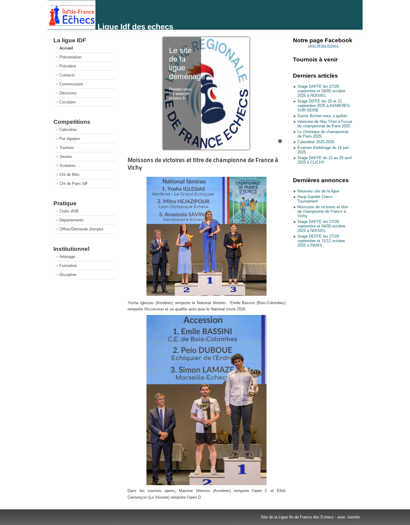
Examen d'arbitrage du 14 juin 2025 (323, 149)
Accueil (66, 48)
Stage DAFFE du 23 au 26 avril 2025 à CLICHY (324, 160)
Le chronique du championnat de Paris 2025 (322, 133)
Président (67, 66)
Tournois (66, 147)
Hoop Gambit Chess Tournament (315, 198)
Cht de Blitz (69, 174)
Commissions (71, 84)
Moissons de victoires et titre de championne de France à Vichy (322, 211)
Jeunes (65, 156)
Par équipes (69, 138)
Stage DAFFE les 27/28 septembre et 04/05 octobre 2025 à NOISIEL (321, 91)
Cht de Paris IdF (73, 183)
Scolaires (67, 165)
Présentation (70, 57)
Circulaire (67, 102)
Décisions (68, 93)
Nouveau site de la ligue (318, 191)
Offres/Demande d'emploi (81, 229)
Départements (71, 220)
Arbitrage (67, 256)
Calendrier (68, 129)
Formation (68, 265)
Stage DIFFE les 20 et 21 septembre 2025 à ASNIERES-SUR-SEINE (324, 105)
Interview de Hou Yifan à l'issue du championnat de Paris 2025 (324, 123)
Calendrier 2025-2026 (315, 142)
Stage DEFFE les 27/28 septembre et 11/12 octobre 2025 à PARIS (321, 241)
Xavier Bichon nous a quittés (322, 116)
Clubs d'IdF (69, 211)
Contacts (67, 75)
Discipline (67, 274)
